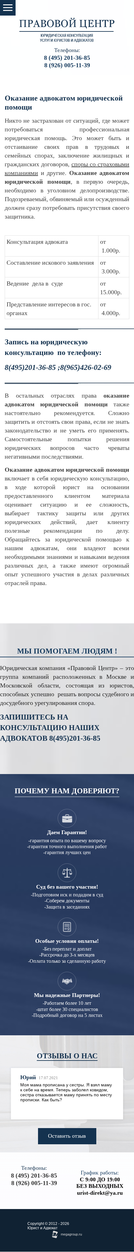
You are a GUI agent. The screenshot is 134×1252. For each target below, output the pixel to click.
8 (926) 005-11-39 (67, 65)
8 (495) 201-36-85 (67, 57)
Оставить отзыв (67, 1136)
